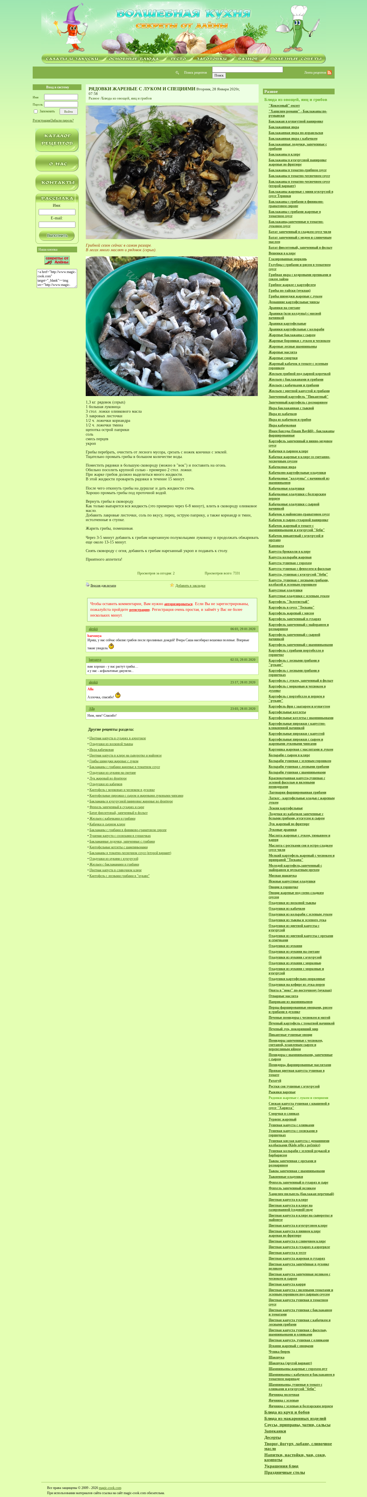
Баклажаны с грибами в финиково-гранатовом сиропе (128, 830)
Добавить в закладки (190, 586)
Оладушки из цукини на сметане (112, 773)
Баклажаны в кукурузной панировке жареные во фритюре (131, 801)
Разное (94, 98)
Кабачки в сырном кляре (107, 824)
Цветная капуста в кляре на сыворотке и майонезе (125, 755)
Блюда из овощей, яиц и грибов (127, 98)
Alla (92, 709)
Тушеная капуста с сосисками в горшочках (120, 836)
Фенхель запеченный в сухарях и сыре (116, 807)
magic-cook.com (110, 1488)
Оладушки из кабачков (105, 784)
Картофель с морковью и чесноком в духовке (122, 790)
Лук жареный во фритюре (108, 778)
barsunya (95, 660)
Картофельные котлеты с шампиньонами (118, 847)
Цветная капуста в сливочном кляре (115, 870)
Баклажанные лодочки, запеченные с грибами (122, 841)
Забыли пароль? (62, 120)
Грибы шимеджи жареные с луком (113, 761)
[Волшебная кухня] (183, 28)
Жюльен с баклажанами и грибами (114, 864)
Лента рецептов (315, 73)
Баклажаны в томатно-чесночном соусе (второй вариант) (130, 853)
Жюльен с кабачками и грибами (112, 818)
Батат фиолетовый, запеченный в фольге (118, 813)
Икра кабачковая (101, 750)
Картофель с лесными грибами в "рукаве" (119, 876)
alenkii (93, 629)
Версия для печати (103, 585)
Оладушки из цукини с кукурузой (113, 859)
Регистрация (41, 120)
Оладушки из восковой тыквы (111, 744)
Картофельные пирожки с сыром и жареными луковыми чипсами (136, 796)
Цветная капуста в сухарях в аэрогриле (117, 738)
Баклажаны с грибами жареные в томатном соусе (124, 767)
